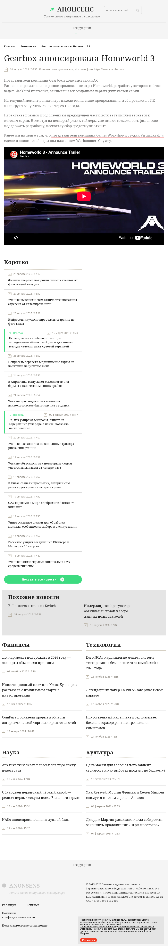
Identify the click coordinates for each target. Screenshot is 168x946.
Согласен (88, 940)
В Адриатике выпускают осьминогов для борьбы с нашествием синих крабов (38, 384)
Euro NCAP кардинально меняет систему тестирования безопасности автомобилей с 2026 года (122, 662)
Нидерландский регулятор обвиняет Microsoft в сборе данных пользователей (106, 611)
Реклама (33, 905)
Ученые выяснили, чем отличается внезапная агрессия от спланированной (42, 302)
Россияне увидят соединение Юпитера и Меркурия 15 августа (38, 544)
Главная (9, 46)
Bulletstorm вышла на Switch (32, 605)
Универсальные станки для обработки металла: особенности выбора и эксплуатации (42, 524)
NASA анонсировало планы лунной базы (35, 819)
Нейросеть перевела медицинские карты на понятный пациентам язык (41, 364)
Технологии (28, 46)
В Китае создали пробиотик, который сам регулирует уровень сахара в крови (39, 485)
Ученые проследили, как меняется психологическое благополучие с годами (38, 403)
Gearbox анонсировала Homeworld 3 (65, 46)
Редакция (9, 905)
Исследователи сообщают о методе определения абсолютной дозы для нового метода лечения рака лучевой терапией (41, 342)
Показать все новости (39, 579)
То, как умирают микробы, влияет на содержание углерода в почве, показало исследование (39, 424)
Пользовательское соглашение (25, 925)
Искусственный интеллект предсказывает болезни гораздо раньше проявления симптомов (122, 722)
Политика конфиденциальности (18, 915)
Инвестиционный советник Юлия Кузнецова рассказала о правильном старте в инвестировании (39, 690)
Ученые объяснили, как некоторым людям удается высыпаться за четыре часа (40, 465)
